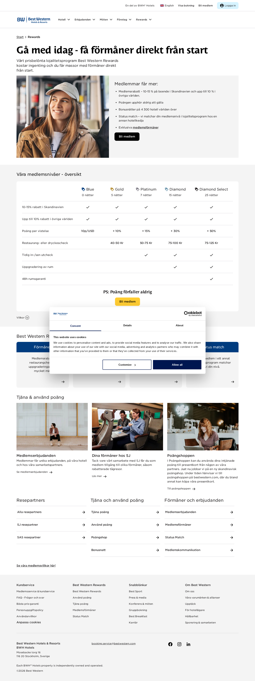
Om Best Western (198, 585)
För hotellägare (195, 610)
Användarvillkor (26, 616)
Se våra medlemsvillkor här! (36, 565)
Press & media (137, 597)
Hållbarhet (191, 616)
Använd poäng (82, 597)
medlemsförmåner (145, 127)
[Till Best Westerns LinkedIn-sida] (188, 644)
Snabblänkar (138, 585)
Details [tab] (127, 325)
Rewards (34, 37)
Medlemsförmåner (84, 610)
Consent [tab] (75, 325)
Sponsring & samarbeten (200, 622)
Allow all (177, 364)
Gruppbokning (138, 610)
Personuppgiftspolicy (29, 610)
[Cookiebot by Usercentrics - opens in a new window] (186, 313)
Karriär (133, 622)
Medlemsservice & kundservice (35, 591)
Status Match (81, 616)
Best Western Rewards (89, 585)
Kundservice (25, 585)
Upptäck (190, 603)
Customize (125, 364)
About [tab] (179, 325)
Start (20, 37)
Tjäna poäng (80, 603)
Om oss (189, 591)
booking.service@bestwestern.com (113, 643)
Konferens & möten (141, 603)
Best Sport (135, 591)
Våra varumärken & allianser (202, 597)
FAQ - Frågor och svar (30, 597)
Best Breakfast (138, 616)
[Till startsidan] (33, 19)
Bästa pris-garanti (27, 603)
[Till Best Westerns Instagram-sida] (179, 644)
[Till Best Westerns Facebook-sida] (170, 644)
